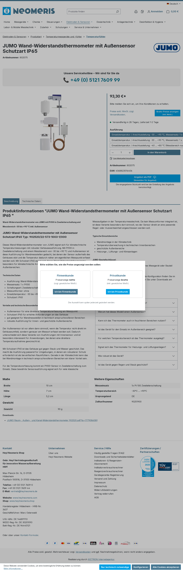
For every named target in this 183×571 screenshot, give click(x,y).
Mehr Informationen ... (13, 568)
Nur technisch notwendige (115, 567)
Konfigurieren (141, 567)
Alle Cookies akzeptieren (166, 567)
